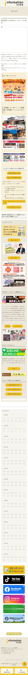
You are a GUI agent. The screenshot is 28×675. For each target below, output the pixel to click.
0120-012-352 (7, 653)
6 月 (4, 421)
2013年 (6, 554)
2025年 (6, 425)
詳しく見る (14, 240)
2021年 (6, 468)
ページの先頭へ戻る (15, 634)
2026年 (6, 415)
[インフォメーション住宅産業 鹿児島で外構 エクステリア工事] (14, 3)
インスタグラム (17, 326)
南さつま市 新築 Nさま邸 (14, 177)
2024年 (6, 436)
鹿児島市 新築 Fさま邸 (14, 173)
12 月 (4, 428)
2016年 (6, 522)
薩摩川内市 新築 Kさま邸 (13, 394)
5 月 (8, 421)
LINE (14, 368)
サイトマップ (20, 659)
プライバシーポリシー (10, 659)
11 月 (8, 450)
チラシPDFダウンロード (14, 207)
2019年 (6, 490)
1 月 (24, 421)
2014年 (6, 543)
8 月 (20, 418)
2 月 (20, 421)
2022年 (6, 457)
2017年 (6, 511)
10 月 (12, 439)
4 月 (12, 421)
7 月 (24, 418)
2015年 (6, 532)
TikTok (7, 326)
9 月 (16, 428)
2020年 (6, 479)
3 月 (16, 421)
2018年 (6, 500)
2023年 (6, 447)
